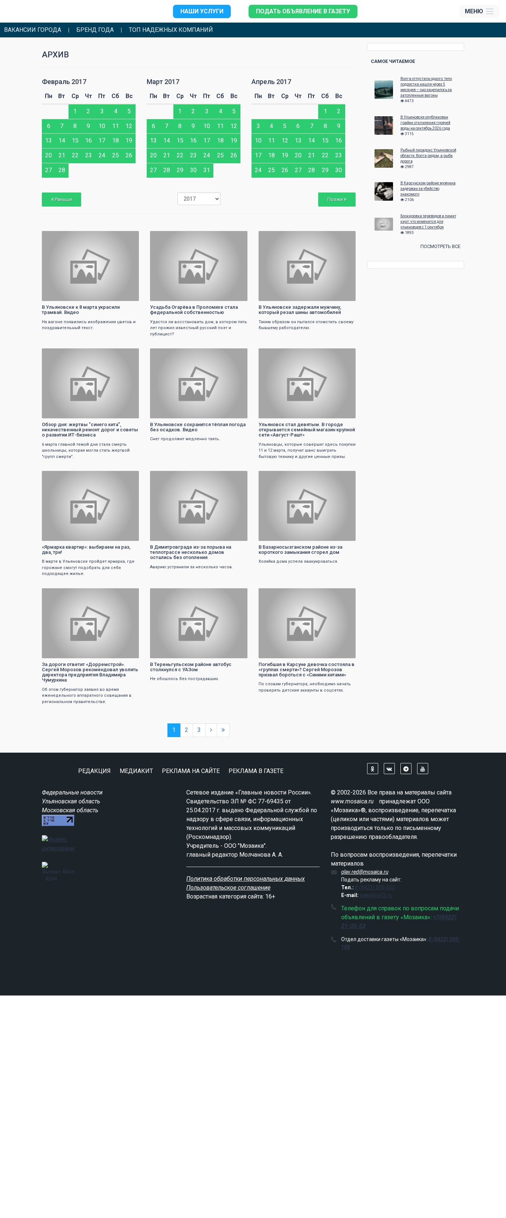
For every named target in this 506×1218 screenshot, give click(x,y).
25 (115, 155)
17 (102, 140)
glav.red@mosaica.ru (364, 872)
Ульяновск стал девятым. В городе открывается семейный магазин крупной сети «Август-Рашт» (307, 430)
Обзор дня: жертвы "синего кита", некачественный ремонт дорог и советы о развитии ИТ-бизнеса (90, 430)
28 (62, 170)
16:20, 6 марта (279, 477)
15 (75, 140)
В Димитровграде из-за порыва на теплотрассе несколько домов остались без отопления (190, 552)
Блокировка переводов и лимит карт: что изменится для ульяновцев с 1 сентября (428, 221)
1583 (343, 477)
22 (75, 155)
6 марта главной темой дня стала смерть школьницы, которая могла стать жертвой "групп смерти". (86, 450)
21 (62, 155)
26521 (342, 355)
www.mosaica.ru (352, 801)
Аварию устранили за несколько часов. (191, 567)
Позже (335, 199)
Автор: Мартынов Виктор (71, 294)
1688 (235, 477)
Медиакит (136, 770)
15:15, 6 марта (279, 595)
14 (62, 140)
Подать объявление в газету (303, 11)
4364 (235, 355)
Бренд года (95, 30)
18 (115, 140)
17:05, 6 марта (62, 477)
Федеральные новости (72, 792)
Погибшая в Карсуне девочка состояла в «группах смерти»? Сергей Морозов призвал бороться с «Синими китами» (306, 670)
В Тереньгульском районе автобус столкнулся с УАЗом (191, 667)
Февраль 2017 (64, 82)
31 (206, 170)
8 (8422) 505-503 (375, 887)
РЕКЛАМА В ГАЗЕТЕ (256, 770)
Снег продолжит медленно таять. (185, 438)
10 (102, 126)
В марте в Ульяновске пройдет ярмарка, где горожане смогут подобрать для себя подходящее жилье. (88, 567)
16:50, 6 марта (170, 477)
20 (48, 155)
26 (129, 155)
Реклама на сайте (191, 770)
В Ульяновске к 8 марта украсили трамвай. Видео (81, 309)
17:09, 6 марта (279, 355)
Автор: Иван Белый (283, 412)
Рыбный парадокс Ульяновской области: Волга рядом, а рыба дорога (428, 155)
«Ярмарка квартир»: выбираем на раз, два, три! (86, 549)
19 (129, 140)
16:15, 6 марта (62, 595)
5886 (235, 237)
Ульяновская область (71, 801)
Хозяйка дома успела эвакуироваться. (298, 561)
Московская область (70, 810)
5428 (127, 355)
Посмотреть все (440, 246)
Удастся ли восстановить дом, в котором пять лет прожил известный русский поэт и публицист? (198, 328)
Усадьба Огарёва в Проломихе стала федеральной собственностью (194, 309)
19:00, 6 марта (170, 237)
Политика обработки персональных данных (245, 878)
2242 (343, 237)
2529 (127, 595)
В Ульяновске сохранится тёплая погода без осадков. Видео (198, 427)
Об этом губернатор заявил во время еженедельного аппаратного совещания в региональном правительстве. (87, 695)
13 (48, 140)
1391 (235, 595)
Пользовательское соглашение (228, 887)
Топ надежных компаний (171, 30)
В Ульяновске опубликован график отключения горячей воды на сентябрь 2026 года (425, 122)
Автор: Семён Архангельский (183, 294)
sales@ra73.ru (376, 895)
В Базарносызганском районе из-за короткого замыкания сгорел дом (300, 549)
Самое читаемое (393, 61)
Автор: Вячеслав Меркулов (73, 534)
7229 (343, 595)
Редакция (94, 770)
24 (102, 155)
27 (48, 170)
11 (115, 126)
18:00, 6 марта (62, 355)
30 (193, 170)
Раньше (63, 199)
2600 (127, 237)
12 (129, 126)
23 (88, 155)
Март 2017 (163, 82)
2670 (127, 477)
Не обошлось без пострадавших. (184, 678)
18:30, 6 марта (279, 237)
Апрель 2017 (271, 82)
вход (51, 878)
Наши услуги (201, 11)
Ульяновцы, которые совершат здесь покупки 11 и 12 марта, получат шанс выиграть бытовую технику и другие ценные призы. (307, 450)
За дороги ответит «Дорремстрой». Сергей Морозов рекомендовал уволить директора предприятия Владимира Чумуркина (90, 672)
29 (180, 170)
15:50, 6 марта (170, 595)
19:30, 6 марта (62, 237)
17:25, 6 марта (170, 355)
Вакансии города (32, 30)
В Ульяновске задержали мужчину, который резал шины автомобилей (300, 309)
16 (88, 140)
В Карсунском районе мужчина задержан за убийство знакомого (428, 188)
